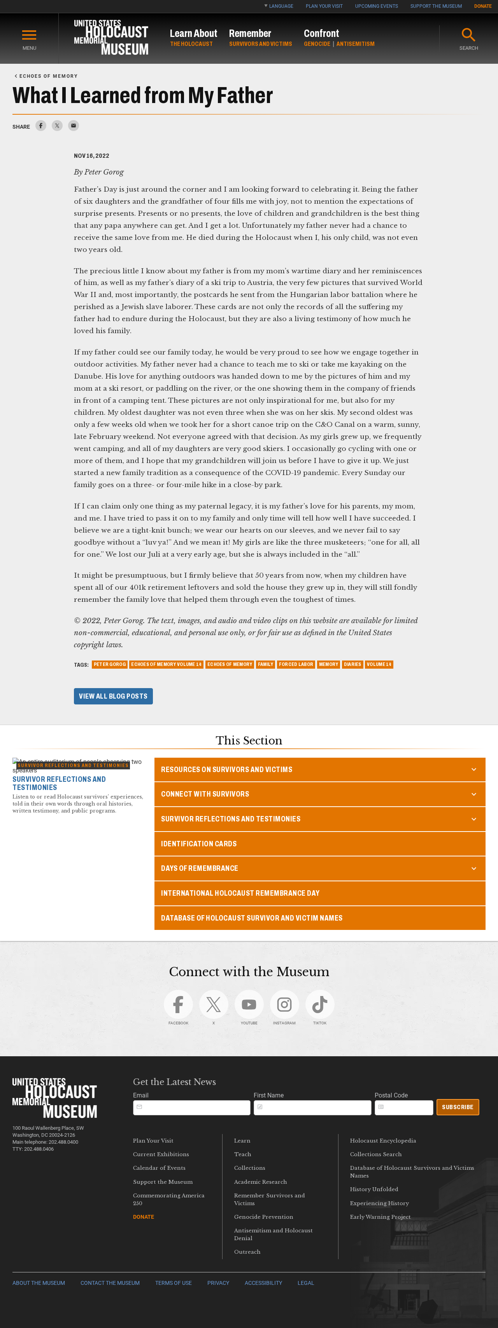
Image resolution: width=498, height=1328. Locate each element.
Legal (306, 1283)
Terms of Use (173, 1283)
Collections (249, 1168)
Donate (483, 6)
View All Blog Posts (113, 696)
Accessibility (263, 1283)
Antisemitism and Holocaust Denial (273, 1234)
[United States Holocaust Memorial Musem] (54, 1116)
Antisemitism (356, 43)
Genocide (317, 43)
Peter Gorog (110, 664)
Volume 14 (379, 664)
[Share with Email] (73, 129)
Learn (242, 1141)
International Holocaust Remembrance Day (240, 893)
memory (328, 664)
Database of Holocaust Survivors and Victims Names (412, 1172)
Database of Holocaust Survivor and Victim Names (252, 918)
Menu (29, 48)
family (266, 664)
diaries (352, 664)
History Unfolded (374, 1189)
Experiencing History (379, 1203)
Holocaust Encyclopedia (383, 1141)
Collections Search (376, 1154)
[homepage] (111, 39)
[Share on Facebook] (40, 129)
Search (468, 48)
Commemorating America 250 (169, 1199)
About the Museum (38, 1283)
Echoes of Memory (229, 664)
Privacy (218, 1283)
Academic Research (260, 1182)
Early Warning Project (380, 1217)
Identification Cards (199, 844)
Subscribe (458, 1107)
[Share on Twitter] (57, 129)
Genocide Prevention (263, 1217)
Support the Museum (436, 6)
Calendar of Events (159, 1168)
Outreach (247, 1252)
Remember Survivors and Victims (269, 1199)
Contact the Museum (110, 1283)
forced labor (296, 664)
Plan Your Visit (324, 6)
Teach (242, 1154)
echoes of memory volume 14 (166, 664)
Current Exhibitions (161, 1154)
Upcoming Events (376, 6)
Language (281, 6)
